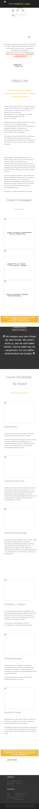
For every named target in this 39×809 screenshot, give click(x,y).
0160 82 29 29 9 (17, 799)
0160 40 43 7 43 (15, 797)
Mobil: (9, 797)
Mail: (8, 793)
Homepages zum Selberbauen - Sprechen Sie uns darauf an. (20, 805)
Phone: (9, 795)
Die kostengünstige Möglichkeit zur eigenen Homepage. (20, 806)
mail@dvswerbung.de (20, 793)
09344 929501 (18, 795)
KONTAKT (10, 789)
